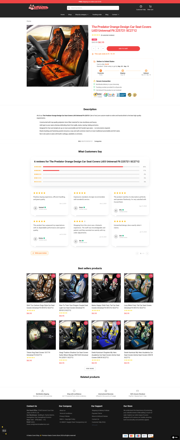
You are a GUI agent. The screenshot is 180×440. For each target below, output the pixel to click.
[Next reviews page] (147, 253)
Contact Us (95, 419)
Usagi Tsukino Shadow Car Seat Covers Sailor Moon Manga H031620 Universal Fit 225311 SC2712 (73, 355)
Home (29, 21)
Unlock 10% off (4, 431)
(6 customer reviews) (107, 35)
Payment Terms (97, 413)
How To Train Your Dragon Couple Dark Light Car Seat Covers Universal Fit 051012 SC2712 (73, 307)
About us (62, 410)
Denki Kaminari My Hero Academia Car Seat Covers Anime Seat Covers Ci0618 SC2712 (138, 355)
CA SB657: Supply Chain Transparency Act (73, 422)
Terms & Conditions (66, 413)
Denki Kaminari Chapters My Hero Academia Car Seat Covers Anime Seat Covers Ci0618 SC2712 (106, 355)
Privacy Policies (65, 416)
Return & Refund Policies (100, 416)
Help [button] (176, 437)
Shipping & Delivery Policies (100, 410)
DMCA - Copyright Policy (67, 419)
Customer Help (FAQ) (99, 422)
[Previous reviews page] (137, 253)
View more (90, 368)
